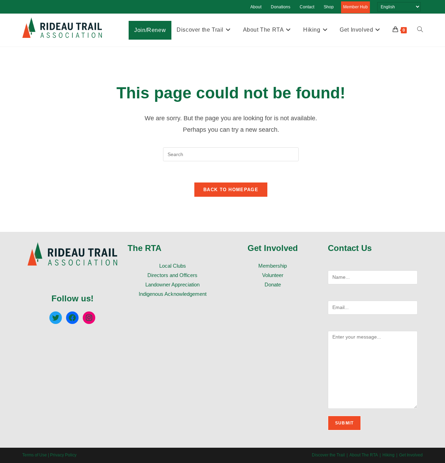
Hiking (388, 455)
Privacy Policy (63, 455)
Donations (280, 7)
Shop (329, 7)
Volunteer (272, 275)
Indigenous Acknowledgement (173, 294)
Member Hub (355, 7)
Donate (273, 284)
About (255, 7)
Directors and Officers (172, 275)
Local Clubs (172, 266)
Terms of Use (34, 455)
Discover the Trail (328, 455)
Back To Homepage (230, 189)
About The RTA (363, 455)
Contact (307, 7)
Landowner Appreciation (172, 284)
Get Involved (411, 455)
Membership (272, 266)
